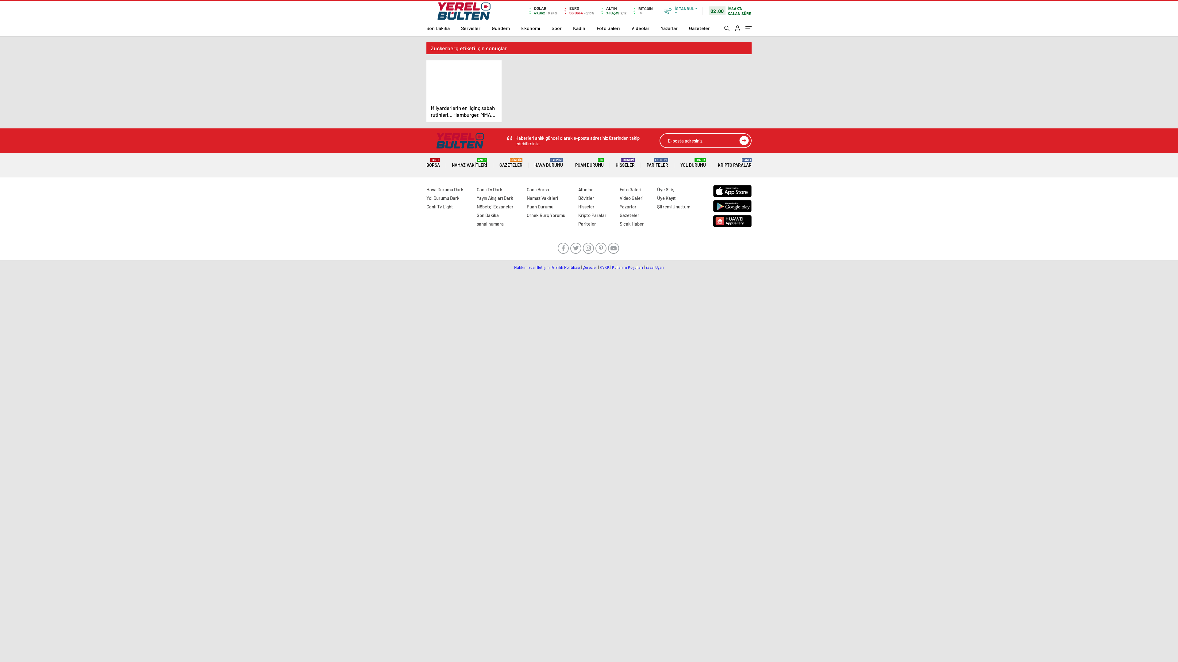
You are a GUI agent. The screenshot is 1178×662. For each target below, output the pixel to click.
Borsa (433, 163)
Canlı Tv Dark (489, 189)
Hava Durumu (548, 163)
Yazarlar (669, 28)
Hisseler (625, 163)
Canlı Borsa (538, 189)
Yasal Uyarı (654, 267)
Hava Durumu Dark (445, 189)
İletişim (543, 267)
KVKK (605, 267)
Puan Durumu (589, 163)
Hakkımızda (524, 267)
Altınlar (585, 189)
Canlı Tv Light (439, 206)
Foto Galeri (608, 28)
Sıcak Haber (632, 223)
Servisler (470, 28)
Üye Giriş (665, 189)
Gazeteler (699, 28)
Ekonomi (530, 28)
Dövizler (586, 198)
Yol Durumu (693, 163)
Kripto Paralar (735, 163)
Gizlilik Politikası (566, 267)
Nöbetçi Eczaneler (495, 206)
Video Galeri (631, 198)
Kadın (579, 28)
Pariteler (657, 163)
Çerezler (590, 267)
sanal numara (490, 223)
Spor (557, 28)
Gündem (501, 28)
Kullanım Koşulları (627, 267)
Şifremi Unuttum (673, 206)
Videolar (640, 28)
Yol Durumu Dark (443, 198)
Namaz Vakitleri (469, 163)
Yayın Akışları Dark (495, 198)
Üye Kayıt (666, 198)
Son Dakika (438, 28)
